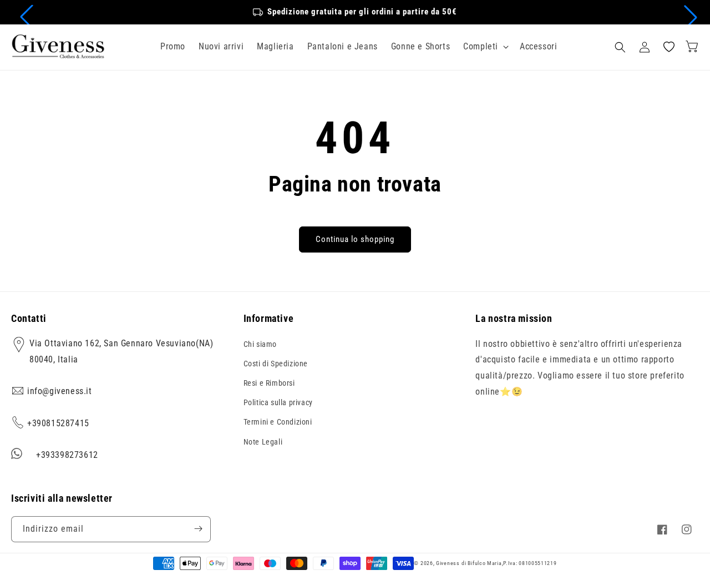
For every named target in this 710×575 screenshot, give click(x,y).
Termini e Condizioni (278, 421)
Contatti (29, 318)
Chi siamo (260, 343)
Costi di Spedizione (276, 363)
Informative (269, 318)
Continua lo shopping (355, 239)
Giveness (448, 563)
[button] (26, 17)
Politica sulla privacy (278, 402)
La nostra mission (513, 318)
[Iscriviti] (198, 529)
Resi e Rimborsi (269, 383)
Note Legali (263, 441)
